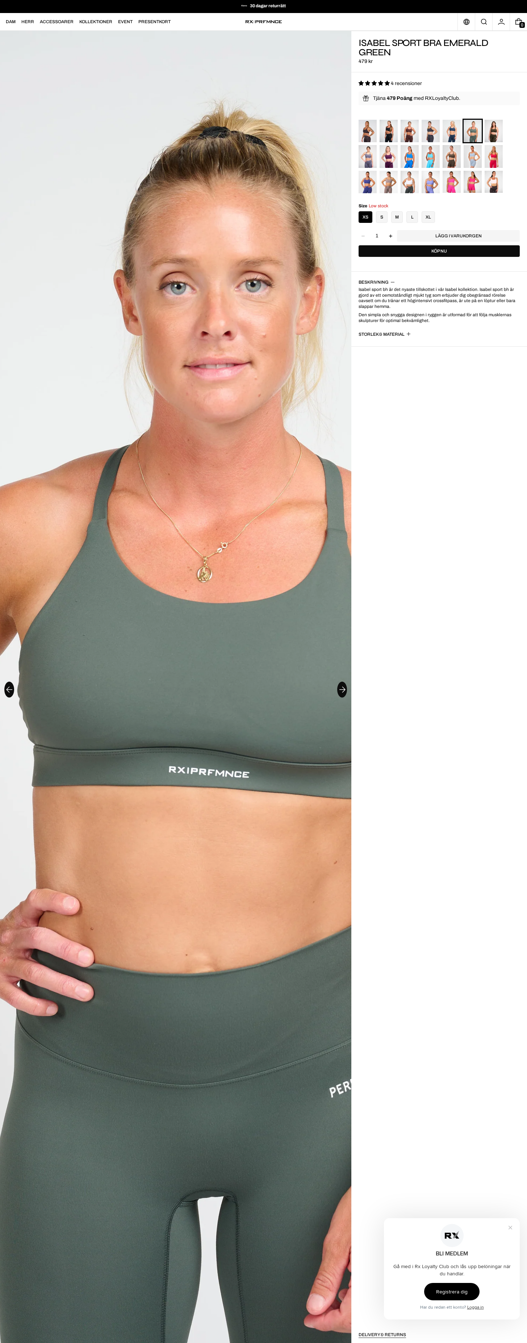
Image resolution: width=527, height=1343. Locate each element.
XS (365, 217)
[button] (483, 21)
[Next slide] (342, 690)
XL (428, 217)
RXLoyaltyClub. (442, 98)
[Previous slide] (9, 690)
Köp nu (439, 251)
